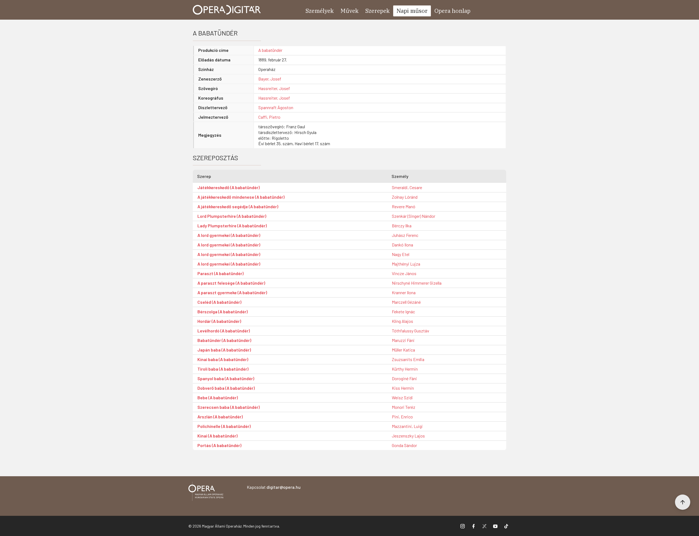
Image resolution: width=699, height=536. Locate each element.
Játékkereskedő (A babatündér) (228, 187)
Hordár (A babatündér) (219, 321)
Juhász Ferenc (405, 235)
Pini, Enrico (402, 416)
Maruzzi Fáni (403, 340)
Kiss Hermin (403, 388)
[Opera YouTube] (495, 526)
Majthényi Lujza (406, 263)
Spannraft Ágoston (275, 107)
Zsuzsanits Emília (408, 359)
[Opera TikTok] (506, 526)
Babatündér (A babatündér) (224, 340)
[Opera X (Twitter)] (484, 526)
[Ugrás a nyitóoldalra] (227, 10)
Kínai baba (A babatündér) (222, 359)
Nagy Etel (400, 254)
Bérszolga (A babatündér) (222, 311)
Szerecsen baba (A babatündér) (228, 407)
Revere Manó (403, 206)
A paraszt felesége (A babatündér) (231, 282)
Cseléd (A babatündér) (219, 302)
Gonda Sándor (404, 445)
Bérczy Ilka (401, 225)
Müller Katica (403, 349)
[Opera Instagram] (462, 526)
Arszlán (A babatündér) (220, 416)
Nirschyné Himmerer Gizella (417, 282)
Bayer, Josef (269, 78)
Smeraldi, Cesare (407, 187)
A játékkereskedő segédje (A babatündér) (237, 206)
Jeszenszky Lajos (408, 435)
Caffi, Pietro (269, 117)
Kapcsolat (274, 487)
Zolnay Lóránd (404, 196)
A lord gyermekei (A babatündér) (228, 235)
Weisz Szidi (402, 397)
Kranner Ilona (404, 292)
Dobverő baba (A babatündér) (226, 388)
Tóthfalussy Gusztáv (410, 330)
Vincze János (404, 273)
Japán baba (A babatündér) (224, 349)
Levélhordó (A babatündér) (223, 330)
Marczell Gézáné (406, 302)
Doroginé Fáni (404, 378)
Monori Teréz (403, 407)
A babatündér (270, 50)
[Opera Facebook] (473, 526)
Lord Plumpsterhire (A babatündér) (231, 216)
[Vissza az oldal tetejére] (682, 502)
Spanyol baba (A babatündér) (225, 378)
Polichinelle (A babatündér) (224, 426)
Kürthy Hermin (405, 368)
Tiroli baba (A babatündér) (222, 368)
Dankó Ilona (402, 244)
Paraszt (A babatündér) (220, 273)
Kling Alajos (402, 321)
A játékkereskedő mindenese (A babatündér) (241, 196)
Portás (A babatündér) (219, 445)
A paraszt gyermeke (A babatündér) (232, 292)
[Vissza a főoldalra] (205, 492)
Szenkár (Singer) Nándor (413, 216)
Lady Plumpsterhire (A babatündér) (232, 225)
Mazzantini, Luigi (407, 426)
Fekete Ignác (403, 311)
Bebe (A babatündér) (217, 397)
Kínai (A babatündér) (217, 435)
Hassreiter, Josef (274, 88)
